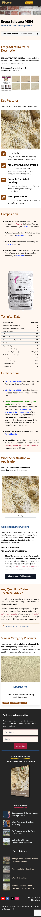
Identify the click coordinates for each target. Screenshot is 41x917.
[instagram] (17, 898)
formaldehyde (11, 434)
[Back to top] (36, 912)
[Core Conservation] (7, 3)
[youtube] (3, 898)
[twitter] (12, 898)
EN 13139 (20, 256)
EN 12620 (9, 244)
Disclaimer (35, 900)
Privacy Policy (34, 897)
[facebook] (7, 898)
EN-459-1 (26, 227)
